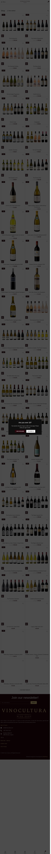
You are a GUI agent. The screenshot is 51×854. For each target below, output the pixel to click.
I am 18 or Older (20, 431)
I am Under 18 (31, 431)
